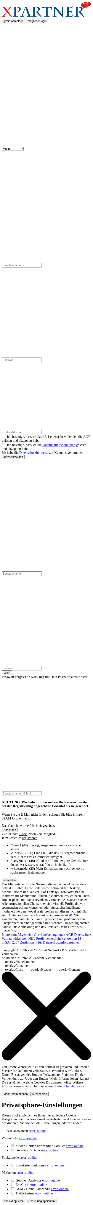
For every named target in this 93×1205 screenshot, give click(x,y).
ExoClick (31, 1184)
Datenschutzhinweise (33, 452)
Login (6, 672)
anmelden (9, 880)
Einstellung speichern (41, 1201)
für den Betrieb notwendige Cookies (49, 1146)
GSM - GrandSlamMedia (42, 1189)
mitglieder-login (37, 21)
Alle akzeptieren (13, 1201)
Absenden (9, 830)
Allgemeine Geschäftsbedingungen (41, 934)
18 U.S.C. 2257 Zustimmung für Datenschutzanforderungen (41, 940)
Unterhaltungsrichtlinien (58, 445)
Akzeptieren (39, 1094)
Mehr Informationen (15, 1094)
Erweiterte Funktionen (40, 1165)
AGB (87, 436)
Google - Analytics (38, 1180)
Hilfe (32, 938)
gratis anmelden (13, 21)
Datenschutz (82, 934)
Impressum (9, 934)
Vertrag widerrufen (15, 938)
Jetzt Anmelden (13, 457)
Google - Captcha (37, 1150)
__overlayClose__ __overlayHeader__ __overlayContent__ (42, 969)
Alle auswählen (17, 1131)
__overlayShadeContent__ (20, 962)
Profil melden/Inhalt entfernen (57, 938)
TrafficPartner (34, 1193)
